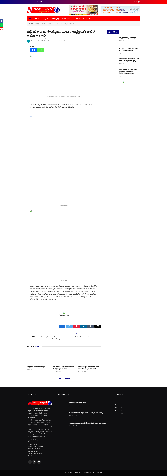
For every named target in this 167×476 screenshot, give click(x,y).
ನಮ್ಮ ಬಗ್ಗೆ (29, 2)
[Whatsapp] (40, 50)
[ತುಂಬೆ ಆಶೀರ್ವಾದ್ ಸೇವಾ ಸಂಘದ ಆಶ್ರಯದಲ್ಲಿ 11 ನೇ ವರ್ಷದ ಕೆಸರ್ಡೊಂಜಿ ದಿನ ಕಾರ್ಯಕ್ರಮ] (112, 71)
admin (34, 41)
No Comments (54, 41)
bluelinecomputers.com (95, 472)
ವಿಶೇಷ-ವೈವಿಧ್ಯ (55, 18)
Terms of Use (119, 411)
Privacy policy (119, 408)
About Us (118, 402)
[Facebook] (33, 50)
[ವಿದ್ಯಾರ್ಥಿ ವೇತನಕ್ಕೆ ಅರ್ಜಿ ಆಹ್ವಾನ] (38, 357)
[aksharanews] (43, 10)
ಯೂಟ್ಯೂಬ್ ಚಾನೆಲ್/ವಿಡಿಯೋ (81, 18)
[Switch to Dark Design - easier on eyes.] (134, 18)
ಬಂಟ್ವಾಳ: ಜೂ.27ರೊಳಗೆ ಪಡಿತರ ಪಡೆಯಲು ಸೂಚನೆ (81, 337)
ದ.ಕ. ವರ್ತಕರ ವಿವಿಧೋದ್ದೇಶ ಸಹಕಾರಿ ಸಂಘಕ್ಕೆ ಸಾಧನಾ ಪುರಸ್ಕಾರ (63, 368)
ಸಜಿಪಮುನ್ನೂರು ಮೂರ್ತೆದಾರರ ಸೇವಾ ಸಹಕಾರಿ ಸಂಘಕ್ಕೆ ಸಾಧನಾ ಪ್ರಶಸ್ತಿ (88, 368)
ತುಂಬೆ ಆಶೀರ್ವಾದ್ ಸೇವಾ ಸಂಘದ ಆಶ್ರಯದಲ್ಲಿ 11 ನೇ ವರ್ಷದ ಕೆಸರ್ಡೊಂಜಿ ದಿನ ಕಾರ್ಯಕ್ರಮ (128, 71)
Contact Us (118, 405)
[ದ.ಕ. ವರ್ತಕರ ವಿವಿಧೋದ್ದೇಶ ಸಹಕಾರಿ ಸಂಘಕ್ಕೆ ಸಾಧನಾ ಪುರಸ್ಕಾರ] (64, 357)
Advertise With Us (39, 2)
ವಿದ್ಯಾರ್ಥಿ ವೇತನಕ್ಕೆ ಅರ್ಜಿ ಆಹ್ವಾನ (36, 367)
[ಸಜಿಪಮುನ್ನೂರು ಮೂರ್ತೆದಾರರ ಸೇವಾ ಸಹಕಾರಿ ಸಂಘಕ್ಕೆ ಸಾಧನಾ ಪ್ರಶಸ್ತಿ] (89, 357)
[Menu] (30, 18)
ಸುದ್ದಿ (44, 18)
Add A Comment (64, 379)
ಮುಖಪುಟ (37, 18)
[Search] (137, 18)
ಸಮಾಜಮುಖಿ (66, 18)
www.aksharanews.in (75, 472)
